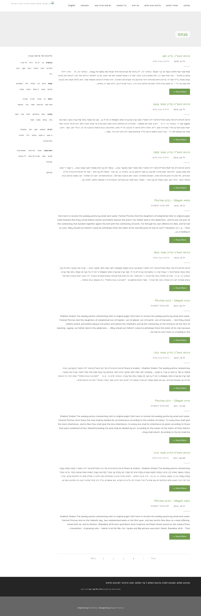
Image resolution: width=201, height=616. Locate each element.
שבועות (49, 162)
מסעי (32, 120)
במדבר (49, 114)
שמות (50, 83)
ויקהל (28, 89)
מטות (38, 120)
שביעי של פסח (34, 156)
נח (43, 62)
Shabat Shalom (160, 205)
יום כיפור (31, 150)
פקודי (21, 89)
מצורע (25, 99)
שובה (40, 150)
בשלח (33, 83)
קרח (22, 114)
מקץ (23, 68)
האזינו (21, 135)
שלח (28, 114)
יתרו (26, 83)
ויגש (18, 68)
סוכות (50, 156)
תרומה (49, 89)
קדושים (40, 104)
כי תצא (49, 135)
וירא (31, 62)
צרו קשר (84, 589)
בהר (26, 104)
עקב (36, 129)
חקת (17, 114)
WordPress (93, 608)
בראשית (49, 62)
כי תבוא (42, 135)
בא (39, 83)
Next (93, 558)
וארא (44, 83)
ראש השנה (48, 150)
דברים (50, 129)
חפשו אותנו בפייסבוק (112, 589)
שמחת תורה (21, 150)
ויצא (42, 68)
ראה (30, 129)
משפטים (19, 83)
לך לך (37, 62)
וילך (28, 135)
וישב (29, 68)
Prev (153, 558)
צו (45, 99)
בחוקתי (20, 104)
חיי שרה (24, 62)
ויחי (50, 74)
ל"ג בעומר (22, 156)
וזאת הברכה (47, 141)
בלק (50, 120)
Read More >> (180, 91)
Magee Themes (117, 608)
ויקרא (50, 99)
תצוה (43, 89)
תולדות (49, 68)
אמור (33, 104)
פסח (44, 156)
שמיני (39, 99)
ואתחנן (42, 129)
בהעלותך (35, 114)
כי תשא (36, 89)
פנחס (45, 120)
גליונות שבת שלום (161, 61)
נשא (43, 114)
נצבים (34, 135)
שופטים (24, 129)
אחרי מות (48, 104)
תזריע (32, 99)
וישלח (36, 68)
